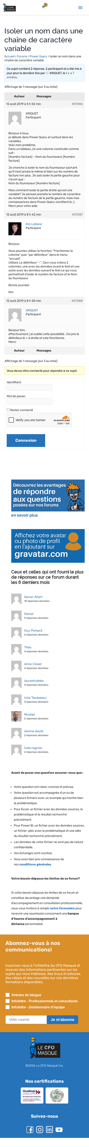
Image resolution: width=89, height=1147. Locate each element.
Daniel (28, 618)
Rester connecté (22, 414)
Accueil (9, 56)
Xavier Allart (33, 601)
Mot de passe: (16, 400)
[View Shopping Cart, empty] (43, 7)
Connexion (26, 444)
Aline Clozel (32, 668)
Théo (28, 651)
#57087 (77, 218)
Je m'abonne (62, 1029)
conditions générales (36, 873)
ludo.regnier (32, 752)
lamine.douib (33, 735)
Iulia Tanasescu (35, 702)
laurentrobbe (33, 685)
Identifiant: (14, 386)
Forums (22, 56)
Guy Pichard (32, 634)
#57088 (77, 305)
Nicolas (29, 718)
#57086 (77, 104)
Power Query (39, 56)
